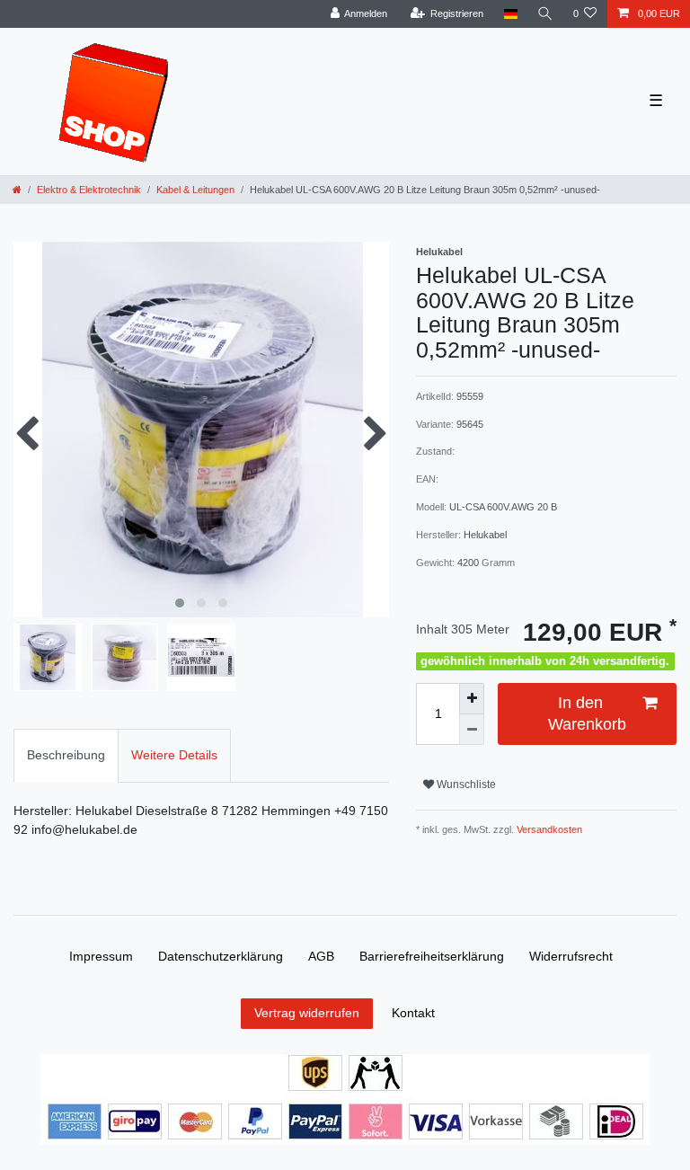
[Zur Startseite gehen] (17, 189)
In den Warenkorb (587, 713)
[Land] (509, 14)
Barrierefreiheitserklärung (431, 956)
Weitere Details (174, 755)
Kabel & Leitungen (195, 189)
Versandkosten (548, 829)
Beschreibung (66, 755)
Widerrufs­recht (571, 956)
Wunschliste (465, 784)
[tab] (66, 755)
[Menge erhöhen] (471, 698)
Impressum (101, 956)
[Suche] (545, 14)
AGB (321, 956)
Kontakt (413, 1013)
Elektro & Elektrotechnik (89, 189)
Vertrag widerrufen (306, 1013)
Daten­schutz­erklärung (220, 956)
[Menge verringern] (471, 730)
